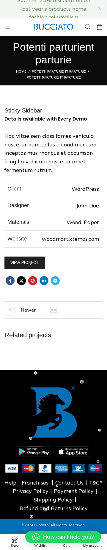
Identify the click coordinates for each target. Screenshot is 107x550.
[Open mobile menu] (7, 27)
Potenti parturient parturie (59, 71)
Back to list (53, 310)
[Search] (88, 27)
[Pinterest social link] (32, 280)
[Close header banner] (99, 9)
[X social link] (21, 280)
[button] (63, 537)
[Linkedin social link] (44, 280)
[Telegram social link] (55, 280)
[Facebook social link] (10, 280)
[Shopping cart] (100, 27)
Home (21, 71)
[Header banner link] (44, 9)
